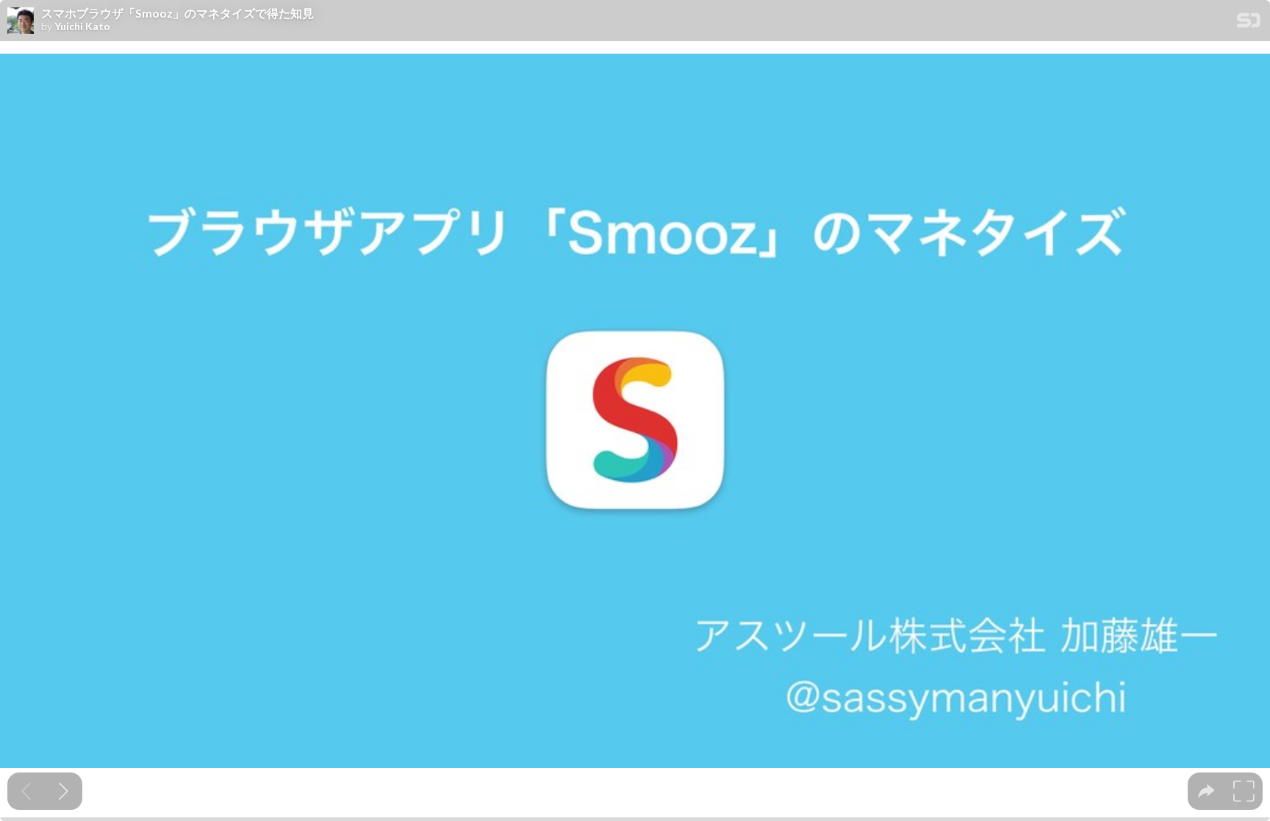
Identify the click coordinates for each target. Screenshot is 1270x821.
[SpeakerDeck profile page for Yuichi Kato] (20, 21)
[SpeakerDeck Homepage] (1248, 23)
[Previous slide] (26, 791)
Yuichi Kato (82, 26)
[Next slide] (63, 791)
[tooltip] (1206, 791)
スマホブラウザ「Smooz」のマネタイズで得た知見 (177, 13)
